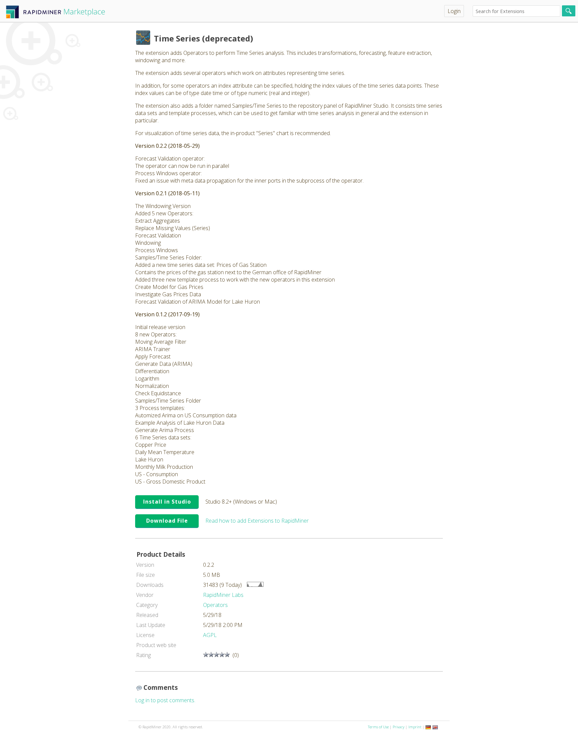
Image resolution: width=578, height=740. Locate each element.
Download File (167, 520)
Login (454, 11)
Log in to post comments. (165, 700)
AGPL (210, 635)
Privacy (398, 726)
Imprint (414, 726)
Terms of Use (378, 726)
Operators (215, 605)
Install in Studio (167, 501)
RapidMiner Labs (223, 595)
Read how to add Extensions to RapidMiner (257, 520)
